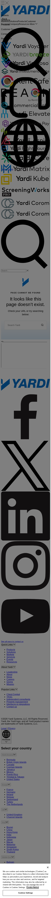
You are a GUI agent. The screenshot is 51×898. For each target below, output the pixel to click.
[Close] (48, 867)
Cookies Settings (25, 893)
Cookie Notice (32, 887)
